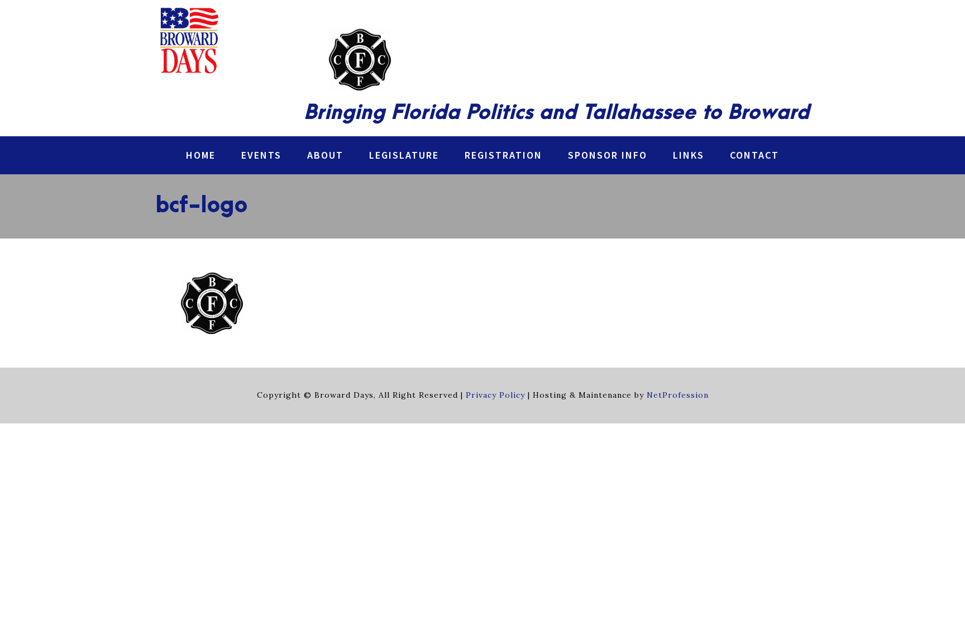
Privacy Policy (495, 395)
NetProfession (678, 395)
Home (201, 155)
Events (261, 155)
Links (688, 155)
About (325, 155)
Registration (503, 155)
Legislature (404, 155)
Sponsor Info (607, 155)
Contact (754, 155)
